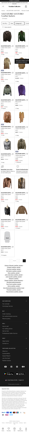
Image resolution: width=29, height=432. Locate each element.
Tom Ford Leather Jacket (13, 284)
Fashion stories (6, 360)
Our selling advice (7, 329)
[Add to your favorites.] (13, 46)
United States (15, 422)
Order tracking (6, 314)
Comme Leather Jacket (14, 269)
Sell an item (5, 331)
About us (4, 351)
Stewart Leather (13, 278)
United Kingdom (9, 422)
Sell (3, 323)
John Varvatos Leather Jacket (13, 275)
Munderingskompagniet (14, 282)
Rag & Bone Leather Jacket (14, 292)
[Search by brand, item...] (3, 6)
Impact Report (6, 356)
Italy (14, 424)
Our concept (5, 304)
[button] (26, 6)
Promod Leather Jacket (14, 290)
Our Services (6, 301)
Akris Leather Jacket (14, 286)
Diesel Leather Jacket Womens (14, 280)
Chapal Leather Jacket (13, 267)
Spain (25, 422)
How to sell (5, 326)
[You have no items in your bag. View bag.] (26, 6)
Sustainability (6, 353)
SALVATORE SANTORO (13, 10)
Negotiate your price (6, 169)
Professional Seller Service (9, 333)
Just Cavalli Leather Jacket (14, 277)
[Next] (18, 260)
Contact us (5, 343)
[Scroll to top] (24, 260)
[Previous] (10, 260)
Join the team (6, 358)
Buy (3, 311)
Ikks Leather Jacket (13, 273)
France (3, 422)
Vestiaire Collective (8, 348)
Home (3, 10)
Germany (21, 422)
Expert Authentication (22, 169)
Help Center (5, 341)
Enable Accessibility (14, 1)
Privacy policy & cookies (13, 384)
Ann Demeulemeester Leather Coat (13, 288)
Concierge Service (7, 306)
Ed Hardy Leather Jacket (13, 271)
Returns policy (6, 318)
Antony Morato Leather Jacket (14, 265)
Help (3, 338)
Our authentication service (9, 316)
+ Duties (6, 53)
